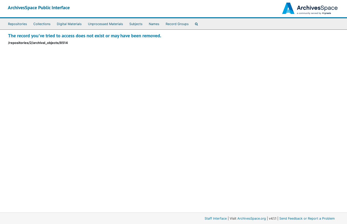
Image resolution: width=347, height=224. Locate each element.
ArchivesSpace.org (251, 218)
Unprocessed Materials (105, 24)
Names (154, 24)
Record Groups (177, 24)
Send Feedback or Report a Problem (307, 218)
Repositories (17, 24)
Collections (41, 24)
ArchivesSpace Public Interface (39, 7)
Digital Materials (69, 24)
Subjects (135, 24)
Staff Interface (216, 218)
